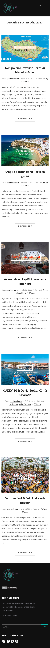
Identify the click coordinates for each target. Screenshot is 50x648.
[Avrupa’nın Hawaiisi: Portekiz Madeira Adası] (24, 36)
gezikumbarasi (13, 79)
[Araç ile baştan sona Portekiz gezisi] (24, 136)
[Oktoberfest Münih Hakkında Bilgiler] (24, 459)
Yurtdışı (45, 79)
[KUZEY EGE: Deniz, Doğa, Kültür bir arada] (24, 355)
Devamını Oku (25, 118)
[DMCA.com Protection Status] (9, 588)
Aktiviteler (13, 404)
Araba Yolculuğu (25, 404)
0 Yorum (26, 82)
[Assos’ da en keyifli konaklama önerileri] (24, 244)
